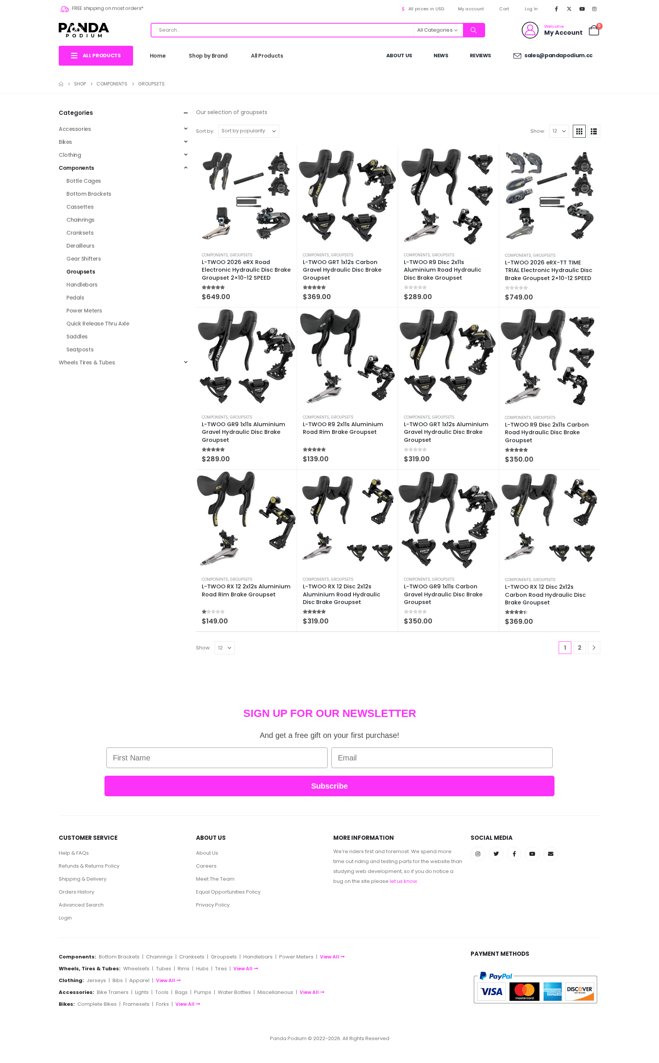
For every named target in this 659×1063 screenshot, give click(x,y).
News (441, 55)
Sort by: (205, 131)
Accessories (75, 129)
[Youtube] (582, 8)
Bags (181, 992)
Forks (162, 1004)
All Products (267, 56)
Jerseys (96, 980)
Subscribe (329, 786)
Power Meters (84, 310)
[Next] (594, 647)
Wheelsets (136, 968)
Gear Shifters (83, 259)
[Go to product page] (246, 195)
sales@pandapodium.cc (558, 55)
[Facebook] (556, 8)
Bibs (118, 980)
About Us (399, 55)
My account (471, 9)
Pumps (202, 992)
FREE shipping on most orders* (107, 8)
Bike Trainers (113, 992)
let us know (403, 881)
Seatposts (79, 349)
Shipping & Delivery (82, 879)
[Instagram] (594, 8)
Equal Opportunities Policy (228, 891)
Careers (206, 866)
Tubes (163, 968)
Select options (284, 158)
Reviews (481, 55)
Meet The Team (215, 879)
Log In (531, 9)
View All (329, 956)
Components (215, 255)
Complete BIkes (97, 1004)
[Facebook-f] (514, 854)
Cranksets (79, 233)
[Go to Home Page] (61, 84)
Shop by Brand (208, 56)
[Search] (473, 30)
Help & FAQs (74, 853)
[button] (579, 131)
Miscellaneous (275, 992)
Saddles (77, 336)
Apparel (139, 980)
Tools (162, 992)
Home (158, 56)
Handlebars (82, 284)
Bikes (65, 142)
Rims (184, 968)
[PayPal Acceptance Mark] (535, 987)
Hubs (202, 968)
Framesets (136, 1004)
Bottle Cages (83, 181)
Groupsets (241, 255)
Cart (504, 9)
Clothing (70, 155)
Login (65, 917)
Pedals (75, 297)
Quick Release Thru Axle (97, 323)
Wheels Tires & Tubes (87, 362)
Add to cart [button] (385, 158)
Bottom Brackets (88, 194)
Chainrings (80, 220)
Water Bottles (234, 992)
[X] (569, 8)
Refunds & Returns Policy (89, 866)
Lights (142, 992)
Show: (537, 131)
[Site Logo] (84, 30)
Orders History (76, 891)
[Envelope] (550, 854)
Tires (221, 968)
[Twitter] (496, 854)
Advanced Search (81, 904)
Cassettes (79, 207)
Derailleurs (80, 246)
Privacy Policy (213, 904)
